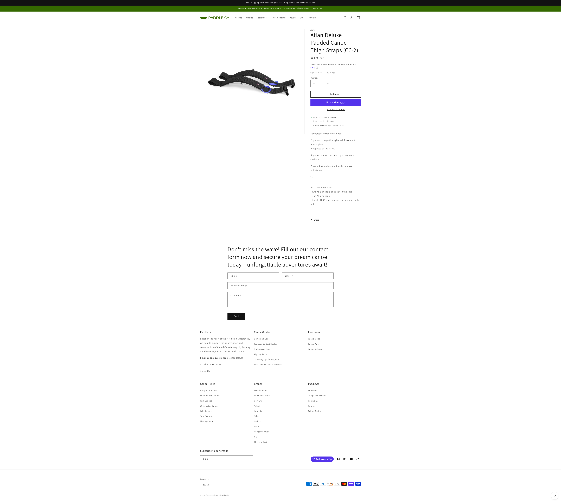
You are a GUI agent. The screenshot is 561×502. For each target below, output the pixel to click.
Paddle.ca (210, 495)
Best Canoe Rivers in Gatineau (268, 364)
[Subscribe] (249, 458)
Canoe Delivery (315, 349)
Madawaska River (262, 349)
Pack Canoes (206, 400)
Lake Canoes (206, 411)
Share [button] (316, 220)
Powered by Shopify (221, 495)
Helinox (257, 421)
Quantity (314, 78)
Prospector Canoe (208, 390)
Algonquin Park (261, 354)
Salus (256, 426)
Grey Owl (258, 400)
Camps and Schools (317, 395)
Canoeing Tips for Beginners (267, 359)
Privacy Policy (314, 411)
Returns (312, 406)
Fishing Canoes (207, 421)
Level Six (258, 411)
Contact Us (313, 400)
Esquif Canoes (260, 390)
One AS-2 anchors (321, 195)
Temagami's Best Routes (265, 344)
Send (236, 316)
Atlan (256, 416)
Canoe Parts (314, 344)
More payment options (336, 109)
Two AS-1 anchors (321, 191)
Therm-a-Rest (260, 442)
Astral (257, 406)
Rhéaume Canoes (262, 395)
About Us (205, 371)
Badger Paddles (261, 431)
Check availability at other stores (328, 125)
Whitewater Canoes (209, 406)
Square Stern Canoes (210, 395)
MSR (256, 436)
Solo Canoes (206, 416)
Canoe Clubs (314, 339)
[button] (263, 18)
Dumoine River (261, 339)
